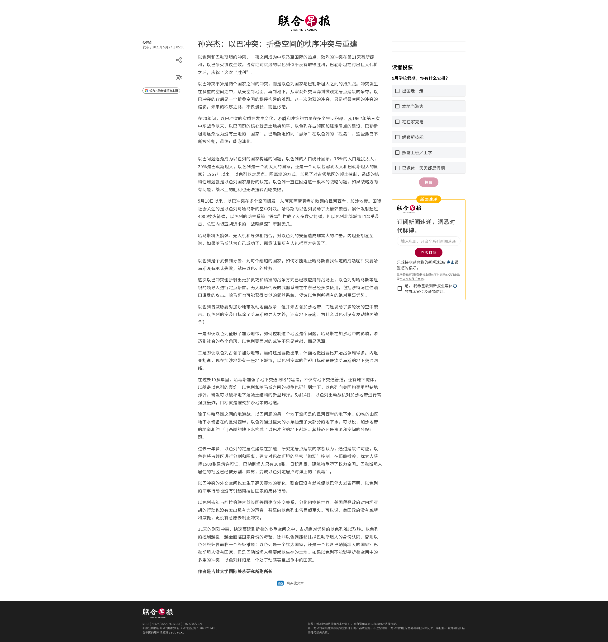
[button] (455, 286)
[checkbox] (400, 288)
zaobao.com (178, 632)
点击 (451, 262)
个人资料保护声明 (411, 279)
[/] (304, 23)
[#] (145, 39)
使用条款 (454, 274)
